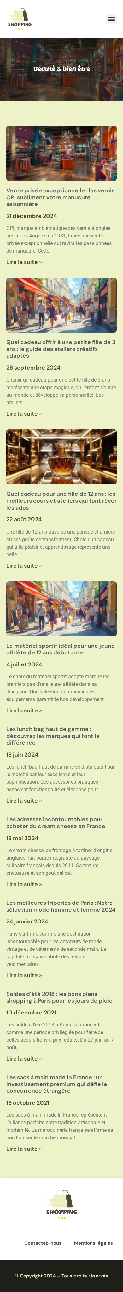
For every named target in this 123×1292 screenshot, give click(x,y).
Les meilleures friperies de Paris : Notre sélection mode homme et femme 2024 (60, 906)
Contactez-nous (43, 1243)
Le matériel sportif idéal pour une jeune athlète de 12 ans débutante (60, 649)
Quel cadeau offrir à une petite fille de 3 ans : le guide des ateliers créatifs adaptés (60, 349)
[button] (111, 19)
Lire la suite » (24, 262)
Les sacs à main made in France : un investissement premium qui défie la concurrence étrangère (56, 1084)
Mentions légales (93, 1243)
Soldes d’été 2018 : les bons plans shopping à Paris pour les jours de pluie (59, 997)
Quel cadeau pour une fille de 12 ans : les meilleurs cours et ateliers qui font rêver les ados (61, 500)
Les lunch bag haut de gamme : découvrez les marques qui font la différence (52, 735)
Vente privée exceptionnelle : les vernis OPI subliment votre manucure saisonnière (60, 197)
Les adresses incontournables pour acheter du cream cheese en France (55, 823)
